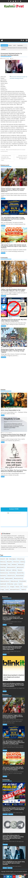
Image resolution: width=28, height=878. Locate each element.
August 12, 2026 (7, 615)
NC (8, 586)
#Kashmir (20, 570)
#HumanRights (3, 564)
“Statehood (23, 589)
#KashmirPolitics (20, 572)
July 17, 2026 (4, 187)
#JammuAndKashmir (11, 567)
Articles (2, 415)
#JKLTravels (8, 570)
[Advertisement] (14, 24)
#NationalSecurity (14, 581)
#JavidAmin (2, 570)
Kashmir (20, 584)
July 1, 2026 (4, 243)
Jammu (15, 584)
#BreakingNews (12, 559)
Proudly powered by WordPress (8, 874)
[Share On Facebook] (4, 876)
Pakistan (17, 586)
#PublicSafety (10, 584)
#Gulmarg (23, 561)
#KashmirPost (3, 575)
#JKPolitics (14, 570)
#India (9, 564)
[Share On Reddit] (17, 876)
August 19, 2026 (5, 317)
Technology (10, 814)
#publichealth (3, 584)
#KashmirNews (12, 572)
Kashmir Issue (3, 586)
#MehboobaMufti (9, 578)
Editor (12, 58)
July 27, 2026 (6, 806)
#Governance (16, 561)
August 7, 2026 (6, 681)
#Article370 (2, 559)
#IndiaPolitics (3, 567)
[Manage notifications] (25, 875)
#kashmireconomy (4, 572)
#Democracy (3, 561)
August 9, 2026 (6, 644)
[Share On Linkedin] (11, 876)
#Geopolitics (9, 561)
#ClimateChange (20, 559)
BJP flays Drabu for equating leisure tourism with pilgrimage (21, 157)
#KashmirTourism (11, 575)
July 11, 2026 (6, 833)
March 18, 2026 (5, 432)
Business (4, 624)
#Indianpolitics (21, 564)
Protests (25, 586)
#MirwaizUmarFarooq (18, 578)
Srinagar (2, 589)
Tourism (7, 589)
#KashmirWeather (20, 575)
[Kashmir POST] (2, 40)
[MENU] (27, 40)
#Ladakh (2, 578)
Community (3, 295)
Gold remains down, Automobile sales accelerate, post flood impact (6, 158)
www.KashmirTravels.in (15, 589)
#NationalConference (4, 581)
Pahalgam (12, 586)
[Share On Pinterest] (14, 876)
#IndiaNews (14, 564)
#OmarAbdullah (22, 581)
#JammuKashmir (20, 567)
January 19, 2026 (5, 468)
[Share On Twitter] (7, 876)
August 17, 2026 (5, 347)
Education (4, 149)
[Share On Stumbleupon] (20, 876)
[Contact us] (23, 876)
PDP (21, 586)
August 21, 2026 (5, 287)
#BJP (7, 559)
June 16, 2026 (6, 859)
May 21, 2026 (4, 408)
